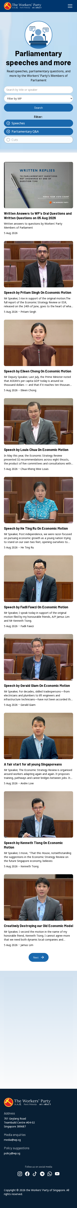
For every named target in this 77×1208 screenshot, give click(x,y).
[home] (22, 6)
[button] (69, 6)
